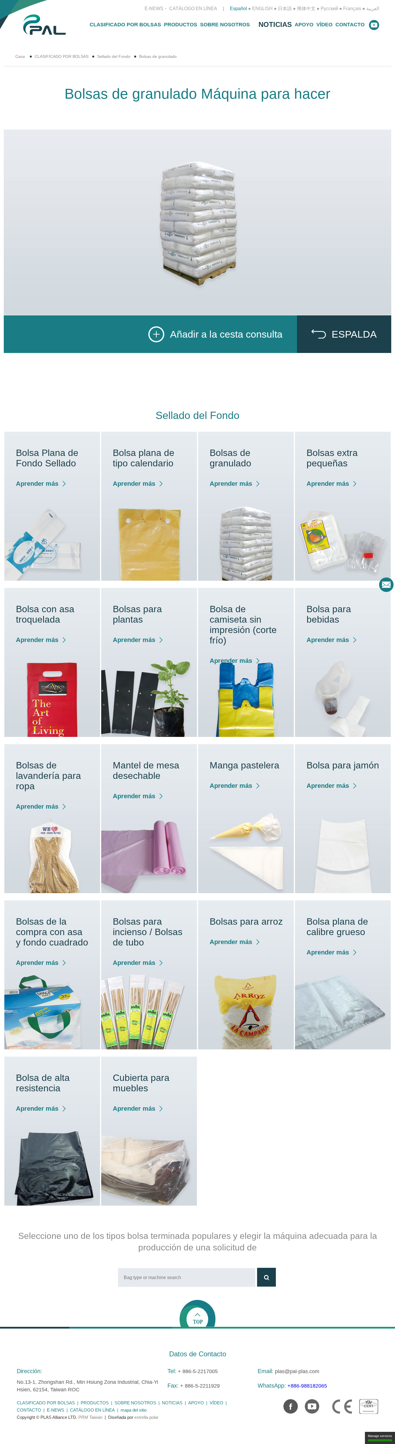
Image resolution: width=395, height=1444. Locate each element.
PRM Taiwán (90, 1417)
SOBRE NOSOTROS (225, 24)
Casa (20, 56)
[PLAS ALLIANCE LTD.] (44, 24)
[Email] (386, 584)
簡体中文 (306, 8)
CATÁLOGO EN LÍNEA (193, 8)
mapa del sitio (134, 1410)
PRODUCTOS (180, 24)
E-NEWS (154, 8)
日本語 (285, 8)
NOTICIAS (275, 24)
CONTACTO (350, 24)
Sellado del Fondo (113, 56)
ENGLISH (262, 8)
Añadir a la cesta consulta (226, 334)
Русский (329, 8)
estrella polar (146, 1417)
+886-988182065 (307, 1386)
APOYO (304, 24)
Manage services (380, 1436)
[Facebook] (288, 1403)
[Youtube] (309, 1403)
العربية (372, 8)
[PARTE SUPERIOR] (197, 1313)
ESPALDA (354, 334)
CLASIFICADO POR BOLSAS (125, 24)
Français (352, 8)
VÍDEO (324, 24)
